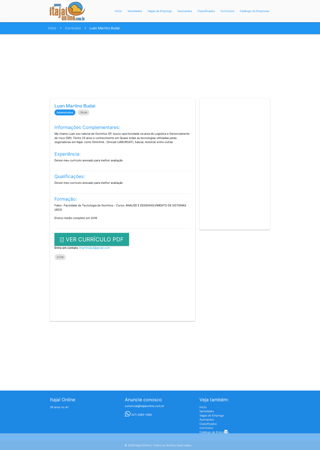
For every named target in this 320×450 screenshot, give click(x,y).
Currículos (227, 11)
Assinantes (185, 11)
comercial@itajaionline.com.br (144, 406)
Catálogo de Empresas (254, 11)
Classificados (206, 11)
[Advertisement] (160, 66)
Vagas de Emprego (160, 11)
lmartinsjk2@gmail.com (94, 248)
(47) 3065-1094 (141, 414)
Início (118, 11)
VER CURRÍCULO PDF (94, 239)
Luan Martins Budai (104, 28)
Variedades (134, 11)
